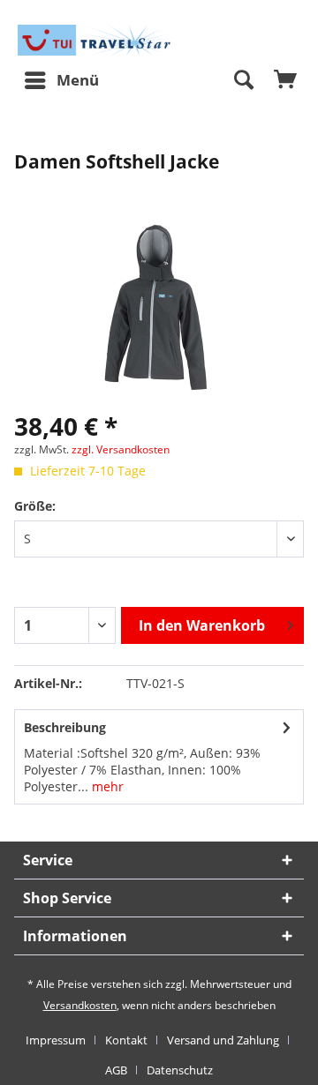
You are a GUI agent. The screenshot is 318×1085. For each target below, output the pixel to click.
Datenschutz (180, 1070)
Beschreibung (65, 727)
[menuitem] (61, 80)
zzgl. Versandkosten (121, 449)
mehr (106, 786)
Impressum (56, 1040)
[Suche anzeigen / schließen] (243, 80)
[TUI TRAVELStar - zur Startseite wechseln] (96, 40)
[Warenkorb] (286, 80)
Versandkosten (80, 1005)
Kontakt (126, 1040)
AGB (116, 1070)
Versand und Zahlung (223, 1040)
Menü (78, 80)
